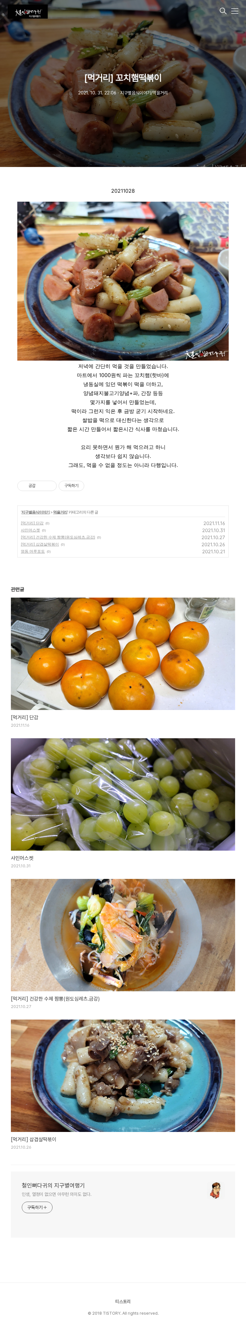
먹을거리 (60, 512)
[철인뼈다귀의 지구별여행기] (113, 11)
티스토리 (123, 1301)
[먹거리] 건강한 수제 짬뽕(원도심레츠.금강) (58, 537)
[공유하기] (41, 486)
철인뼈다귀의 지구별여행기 (53, 1185)
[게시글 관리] (49, 486)
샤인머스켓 (30, 530)
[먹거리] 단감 (32, 523)
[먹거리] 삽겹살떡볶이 (40, 544)
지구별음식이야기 (35, 512)
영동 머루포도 (33, 551)
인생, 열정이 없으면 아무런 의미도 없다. (57, 1194)
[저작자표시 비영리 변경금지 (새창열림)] (93, 485)
